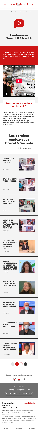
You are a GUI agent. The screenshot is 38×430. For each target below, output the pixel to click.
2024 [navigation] (17, 390)
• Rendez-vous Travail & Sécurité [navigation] (21, 12)
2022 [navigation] (24, 390)
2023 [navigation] (21, 390)
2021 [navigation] (28, 390)
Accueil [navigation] (10, 12)
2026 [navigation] (10, 390)
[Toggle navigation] (5, 4)
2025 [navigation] (13, 390)
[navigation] (19, 4)
